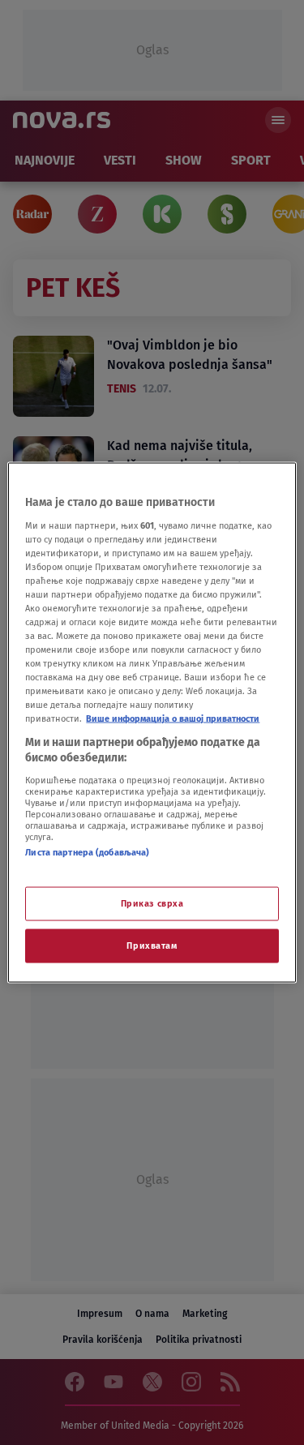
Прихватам (151, 945)
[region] (151, 723)
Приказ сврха (152, 903)
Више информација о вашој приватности (172, 718)
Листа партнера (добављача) (87, 851)
